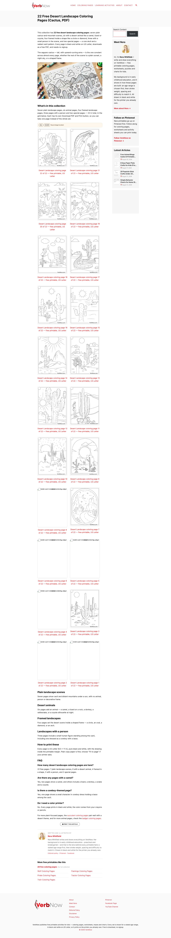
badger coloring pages (91, 818)
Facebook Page (111, 903)
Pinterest (62, 853)
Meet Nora (73, 903)
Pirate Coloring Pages (46, 875)
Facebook (70, 853)
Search (132, 34)
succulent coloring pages (77, 815)
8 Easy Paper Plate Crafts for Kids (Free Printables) (128, 164)
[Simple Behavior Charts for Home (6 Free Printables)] (116, 181)
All (41, 125)
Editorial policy (53, 853)
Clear (47, 125)
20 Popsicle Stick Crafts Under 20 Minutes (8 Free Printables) (127, 173)
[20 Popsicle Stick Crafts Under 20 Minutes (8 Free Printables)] (116, 173)
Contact (72, 907)
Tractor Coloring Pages (81, 875)
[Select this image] (39, 130)
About (71, 900)
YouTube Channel (111, 907)
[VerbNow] (48, 5)
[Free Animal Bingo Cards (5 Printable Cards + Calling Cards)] (116, 156)
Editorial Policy (74, 910)
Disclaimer (73, 913)
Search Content (119, 29)
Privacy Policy (74, 917)
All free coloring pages (47, 867)
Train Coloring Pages (46, 880)
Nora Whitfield (54, 836)
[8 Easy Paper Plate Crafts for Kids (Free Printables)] (116, 164)
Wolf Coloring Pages (46, 871)
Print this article (70, 824)
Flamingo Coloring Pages (81, 871)
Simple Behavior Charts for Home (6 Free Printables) (127, 181)
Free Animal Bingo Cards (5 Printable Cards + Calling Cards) (127, 156)
